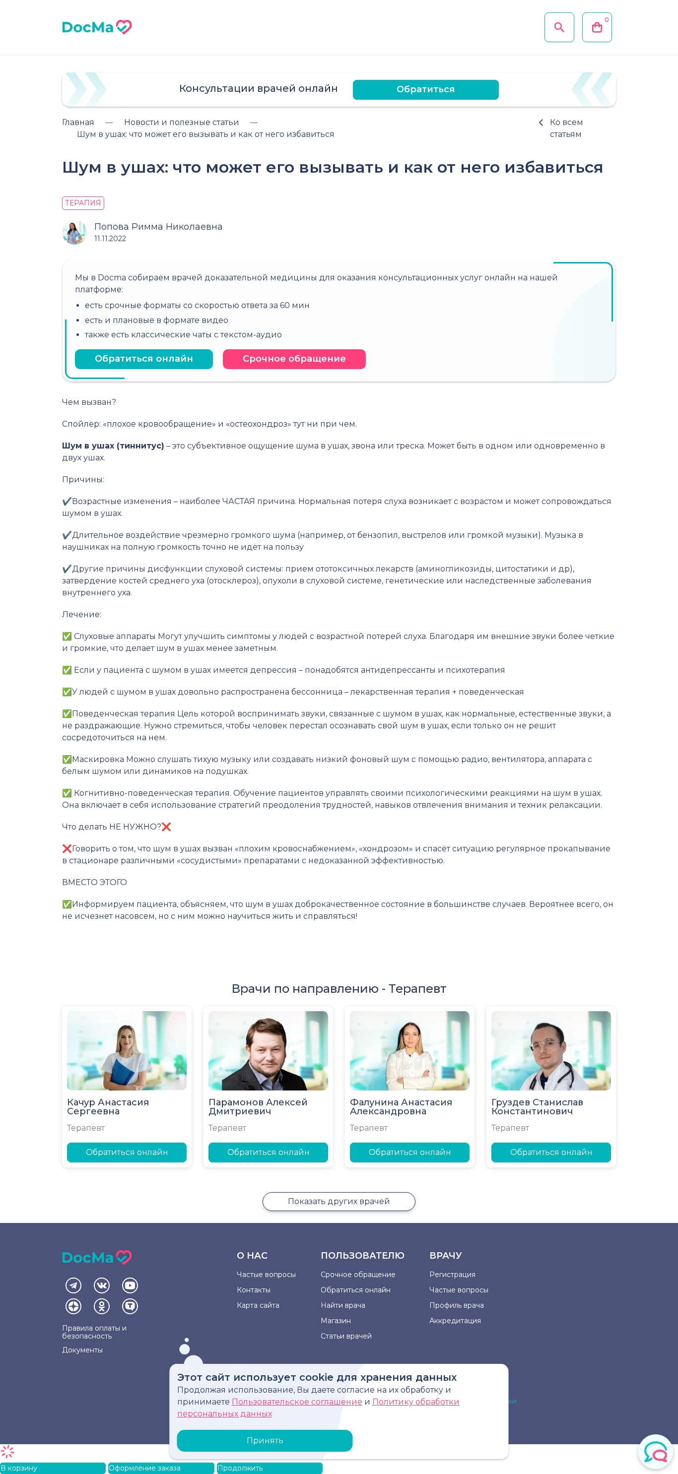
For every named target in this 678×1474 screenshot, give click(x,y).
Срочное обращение (294, 358)
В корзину (18, 1468)
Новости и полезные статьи (181, 122)
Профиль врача (456, 1305)
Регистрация (452, 1274)
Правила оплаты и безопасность (94, 1332)
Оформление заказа (145, 1468)
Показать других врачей (339, 1201)
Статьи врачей (346, 1336)
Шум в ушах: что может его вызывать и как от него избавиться (206, 134)
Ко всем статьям (566, 128)
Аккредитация (455, 1320)
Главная (78, 122)
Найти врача (343, 1305)
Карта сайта (258, 1305)
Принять (265, 1440)
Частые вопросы (266, 1274)
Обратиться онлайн (144, 358)
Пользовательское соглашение (297, 1402)
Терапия (83, 202)
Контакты (254, 1289)
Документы (82, 1350)
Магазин (336, 1320)
